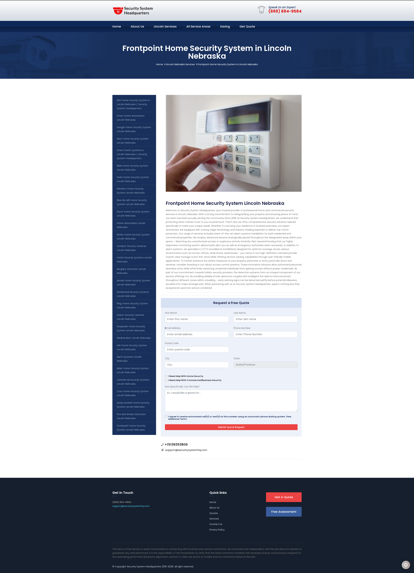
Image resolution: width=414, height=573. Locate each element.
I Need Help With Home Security (185, 376)
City (167, 358)
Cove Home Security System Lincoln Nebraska (133, 393)
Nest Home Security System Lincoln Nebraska (132, 140)
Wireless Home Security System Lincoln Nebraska (131, 190)
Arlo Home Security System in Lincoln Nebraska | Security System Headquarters (133, 104)
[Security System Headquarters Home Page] (132, 10)
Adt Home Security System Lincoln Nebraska (132, 347)
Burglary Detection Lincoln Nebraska (131, 271)
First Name (171, 312)
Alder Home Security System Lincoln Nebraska (133, 370)
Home (116, 26)
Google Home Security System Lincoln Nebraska (134, 129)
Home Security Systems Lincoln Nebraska (134, 259)
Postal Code (172, 343)
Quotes (213, 513)
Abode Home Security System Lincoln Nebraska (133, 282)
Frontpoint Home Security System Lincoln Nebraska (131, 427)
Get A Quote (284, 497)
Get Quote (247, 26)
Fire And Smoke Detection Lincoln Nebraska (131, 416)
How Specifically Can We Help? (182, 386)
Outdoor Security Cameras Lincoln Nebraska (131, 248)
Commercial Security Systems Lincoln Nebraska (133, 381)
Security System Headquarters (144, 566)
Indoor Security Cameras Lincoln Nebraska (130, 316)
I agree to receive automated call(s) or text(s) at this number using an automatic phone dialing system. (229, 417)
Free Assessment (283, 512)
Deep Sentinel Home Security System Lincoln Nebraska (133, 404)
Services (214, 518)
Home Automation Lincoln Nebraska (131, 225)
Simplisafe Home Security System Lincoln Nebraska (131, 328)
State (237, 358)
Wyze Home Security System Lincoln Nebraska (133, 213)
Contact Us (215, 524)
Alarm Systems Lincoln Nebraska (129, 358)
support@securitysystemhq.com (186, 450)
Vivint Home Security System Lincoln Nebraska (133, 179)
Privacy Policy (217, 529)
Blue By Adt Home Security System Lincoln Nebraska (132, 202)
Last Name (240, 312)
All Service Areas (198, 26)
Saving (225, 26)
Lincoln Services (165, 26)
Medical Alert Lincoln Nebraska (134, 337)
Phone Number (242, 328)
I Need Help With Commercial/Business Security (194, 380)
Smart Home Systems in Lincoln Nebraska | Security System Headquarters (132, 154)
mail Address (172, 328)
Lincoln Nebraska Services (180, 64)
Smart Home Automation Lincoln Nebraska (130, 117)
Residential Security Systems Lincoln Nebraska (133, 293)
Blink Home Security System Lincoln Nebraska (132, 167)
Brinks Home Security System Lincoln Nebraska (133, 236)
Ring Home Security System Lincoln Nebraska (132, 305)
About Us (137, 26)
